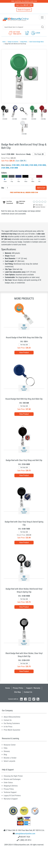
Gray (12, 181)
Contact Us (28, 692)
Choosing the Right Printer (13, 776)
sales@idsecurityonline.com (25, 834)
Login (37, 33)
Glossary (7, 751)
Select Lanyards (9, 761)
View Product (24, 352)
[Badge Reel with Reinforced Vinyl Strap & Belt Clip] (24, 76)
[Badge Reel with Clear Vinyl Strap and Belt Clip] (24, 436)
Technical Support (10, 792)
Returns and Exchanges (12, 779)
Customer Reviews (40, 207)
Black (26, 181)
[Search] (42, 27)
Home (7, 688)
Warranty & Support (11, 799)
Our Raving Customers (12, 723)
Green (5, 181)
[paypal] (13, 811)
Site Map (17, 692)
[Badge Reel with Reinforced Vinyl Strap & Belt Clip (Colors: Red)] (43, 111)
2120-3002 (24, 165)
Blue (19, 181)
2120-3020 (33, 165)
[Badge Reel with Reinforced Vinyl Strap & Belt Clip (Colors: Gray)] (24, 111)
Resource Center (10, 745)
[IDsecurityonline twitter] (34, 699)
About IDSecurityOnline (12, 717)
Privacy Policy (18, 688)
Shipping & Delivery (11, 786)
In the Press (8, 727)
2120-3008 (14, 168)
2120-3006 (5, 168)
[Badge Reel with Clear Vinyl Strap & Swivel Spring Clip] (24, 498)
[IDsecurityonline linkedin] (21, 699)
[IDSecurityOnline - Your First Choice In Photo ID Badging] (16, 19)
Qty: (2, 188)
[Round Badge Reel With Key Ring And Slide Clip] (24, 375)
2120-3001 (16, 165)
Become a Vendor (10, 758)
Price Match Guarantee (12, 730)
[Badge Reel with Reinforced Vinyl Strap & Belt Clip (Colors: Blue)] (14, 111)
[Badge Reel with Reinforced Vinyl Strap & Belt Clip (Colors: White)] (24, 126)
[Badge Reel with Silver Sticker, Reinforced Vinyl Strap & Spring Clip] (24, 565)
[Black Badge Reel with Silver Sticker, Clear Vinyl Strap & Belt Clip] (24, 629)
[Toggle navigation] (42, 17)
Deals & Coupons (24, 10)
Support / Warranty (33, 688)
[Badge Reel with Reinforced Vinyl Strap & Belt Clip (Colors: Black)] (5, 111)
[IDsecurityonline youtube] (30, 699)
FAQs (5, 748)
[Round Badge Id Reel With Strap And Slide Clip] (24, 314)
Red (39, 181)
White (32, 181)
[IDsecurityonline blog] (38, 699)
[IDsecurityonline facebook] (25, 699)
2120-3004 (42, 165)
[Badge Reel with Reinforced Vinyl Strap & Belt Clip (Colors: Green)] (33, 111)
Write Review (39, 205)
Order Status (8, 782)
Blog (5, 755)
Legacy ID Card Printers (12, 795)
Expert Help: (24, 5)
